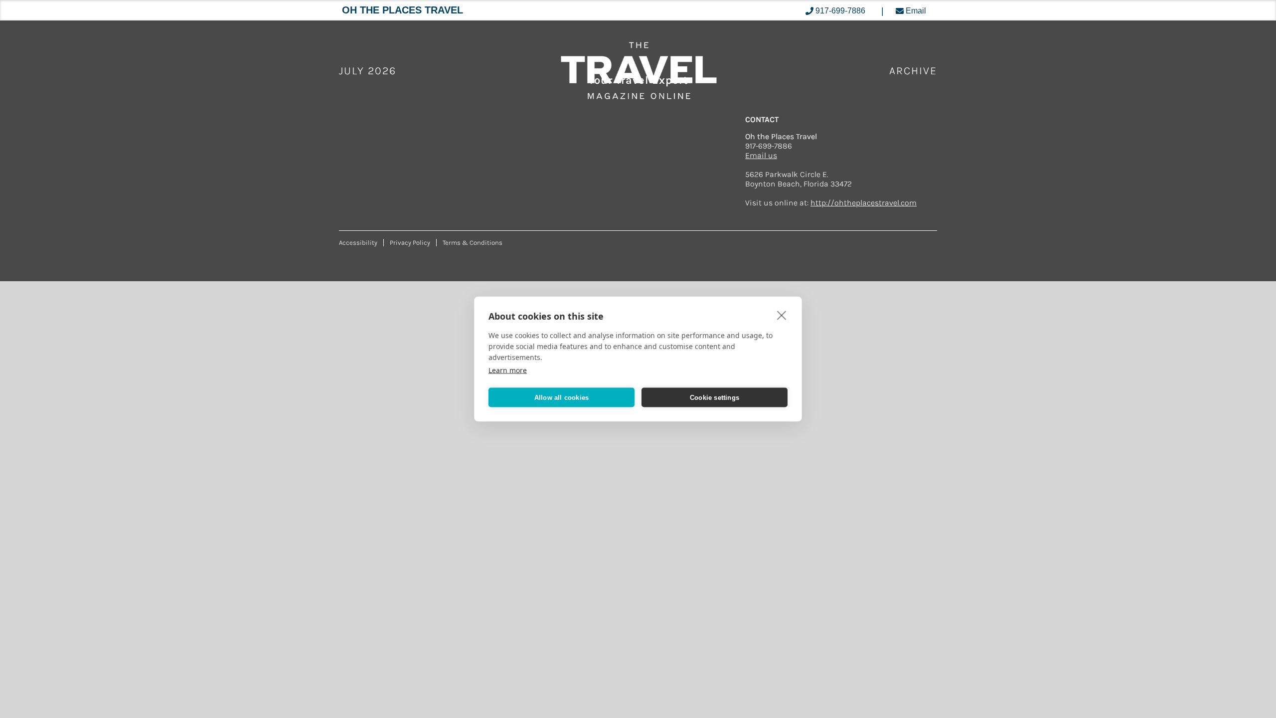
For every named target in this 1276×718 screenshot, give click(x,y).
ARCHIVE (913, 70)
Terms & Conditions (472, 242)
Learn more (507, 370)
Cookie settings (714, 397)
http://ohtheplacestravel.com (863, 202)
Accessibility (358, 242)
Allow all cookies (561, 397)
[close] (782, 315)
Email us (761, 155)
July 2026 (367, 70)
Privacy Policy (410, 242)
